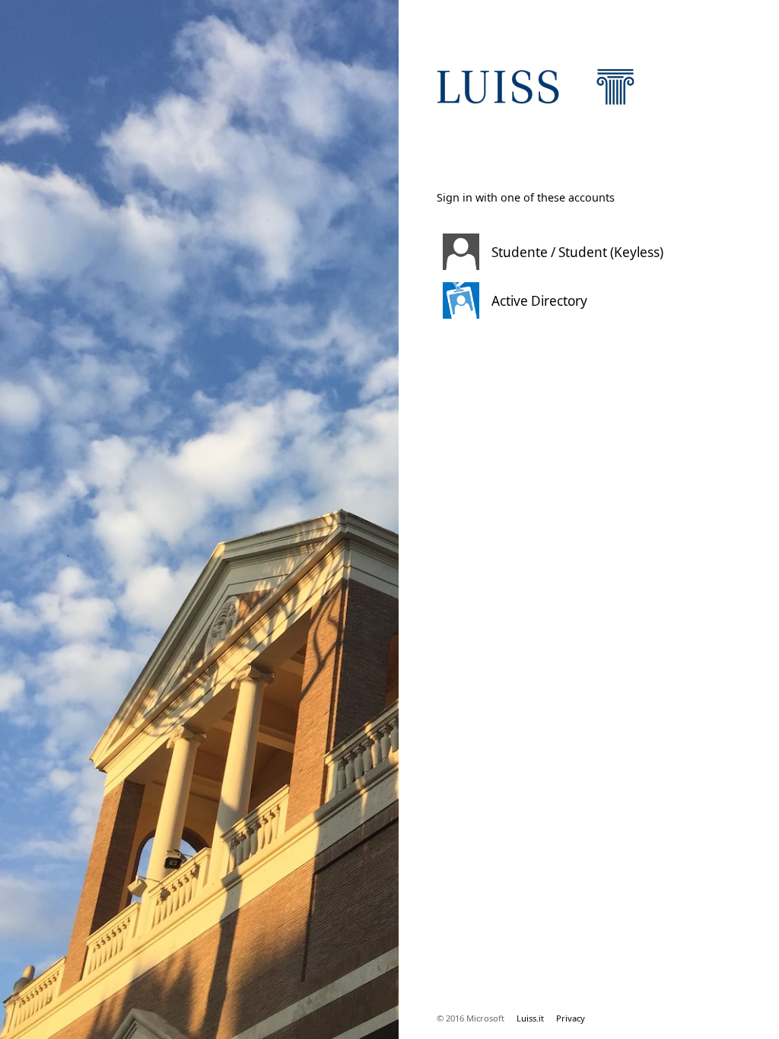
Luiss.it (530, 1018)
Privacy (570, 1018)
